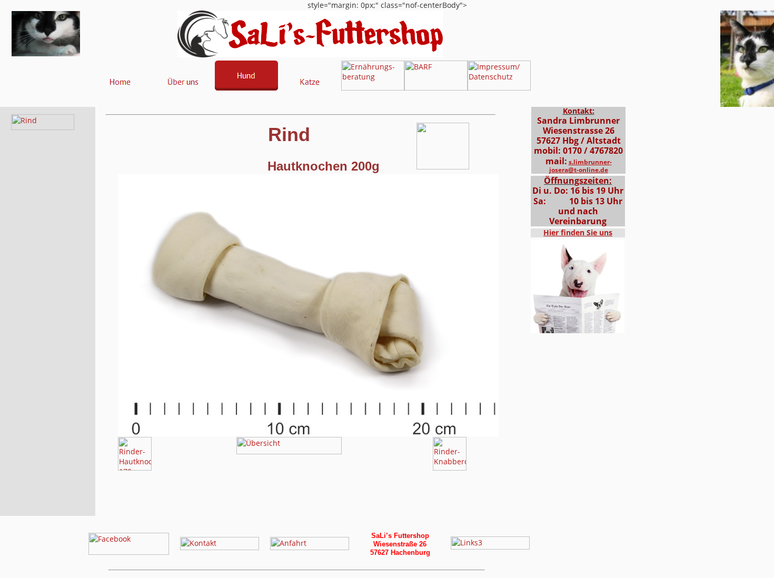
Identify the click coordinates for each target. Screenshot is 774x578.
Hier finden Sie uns (577, 232)
